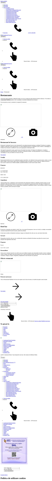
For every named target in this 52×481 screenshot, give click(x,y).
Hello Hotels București (11, 22)
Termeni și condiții (7, 346)
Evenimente (5, 371)
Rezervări (19, 32)
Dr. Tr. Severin (6, 334)
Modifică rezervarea (45, 321)
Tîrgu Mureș (6, 333)
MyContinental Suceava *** (9, 362)
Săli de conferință (9, 375)
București (5, 326)
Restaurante (5, 367)
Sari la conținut (4, 1)
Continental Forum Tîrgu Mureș (13, 16)
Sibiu (4, 329)
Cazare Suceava (6, 365)
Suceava (5, 335)
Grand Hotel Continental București (13, 10)
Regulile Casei (6, 352)
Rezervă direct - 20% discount (27, 321)
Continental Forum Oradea (11, 14)
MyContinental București (11, 19)
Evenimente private (10, 373)
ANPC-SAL (6, 351)
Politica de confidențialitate (9, 345)
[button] (1, 356)
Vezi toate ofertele (4, 301)
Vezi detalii (3, 291)
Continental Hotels (10, 8)
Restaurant (8, 368)
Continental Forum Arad (11, 13)
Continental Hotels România (9, 340)
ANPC (4, 350)
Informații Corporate (7, 341)
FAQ (4, 378)
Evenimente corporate (10, 372)
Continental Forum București (12, 11)
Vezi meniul (3, 154)
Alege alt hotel (6, 7)
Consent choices (4, 474)
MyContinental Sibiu (10, 21)
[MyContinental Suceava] (6, 35)
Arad (4, 330)
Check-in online (6, 39)
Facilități (5, 366)
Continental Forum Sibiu (11, 12)
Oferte (4, 377)
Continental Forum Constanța (12, 17)
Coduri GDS (6, 347)
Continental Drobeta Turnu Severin (13, 18)
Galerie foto (5, 376)
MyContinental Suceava (11, 392)
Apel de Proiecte (6, 344)
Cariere (4, 342)
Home (2, 92)
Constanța (5, 328)
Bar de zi (8, 370)
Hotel (4, 363)
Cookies (5, 348)
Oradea (4, 331)
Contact (5, 380)
